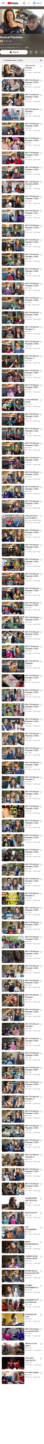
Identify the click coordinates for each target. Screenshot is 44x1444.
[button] (22, 21)
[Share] (36, 52)
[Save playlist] (31, 52)
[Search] (24, 3)
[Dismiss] (41, 60)
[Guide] (3, 3)
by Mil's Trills (8, 41)
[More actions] (41, 52)
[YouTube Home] (13, 3)
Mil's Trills (28, 70)
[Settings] (28, 3)
